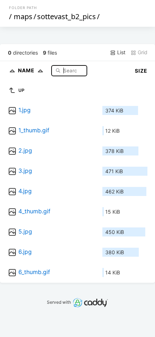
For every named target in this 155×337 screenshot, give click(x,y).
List (120, 52)
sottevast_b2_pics (66, 16)
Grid (141, 52)
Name (27, 70)
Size (141, 71)
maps (23, 16)
